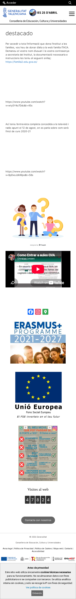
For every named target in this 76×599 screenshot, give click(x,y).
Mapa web (58, 548)
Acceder (11, 2)
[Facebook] (30, 312)
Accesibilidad (38, 551)
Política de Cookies (43, 548)
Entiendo (37, 593)
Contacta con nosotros (38, 520)
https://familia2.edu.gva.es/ (21, 61)
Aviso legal (8, 548)
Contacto (68, 548)
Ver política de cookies (38, 587)
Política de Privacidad (23, 548)
